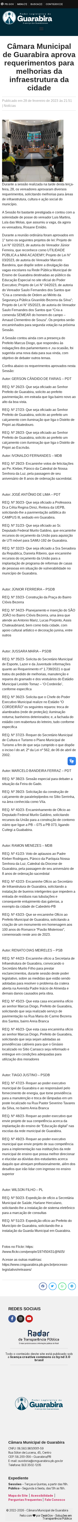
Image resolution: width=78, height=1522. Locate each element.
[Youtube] (29, 1318)
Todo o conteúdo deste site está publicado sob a (39, 1357)
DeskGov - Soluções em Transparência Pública (56, 1517)
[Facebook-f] (12, 1318)
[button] (41, 28)
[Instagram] (20, 1318)
